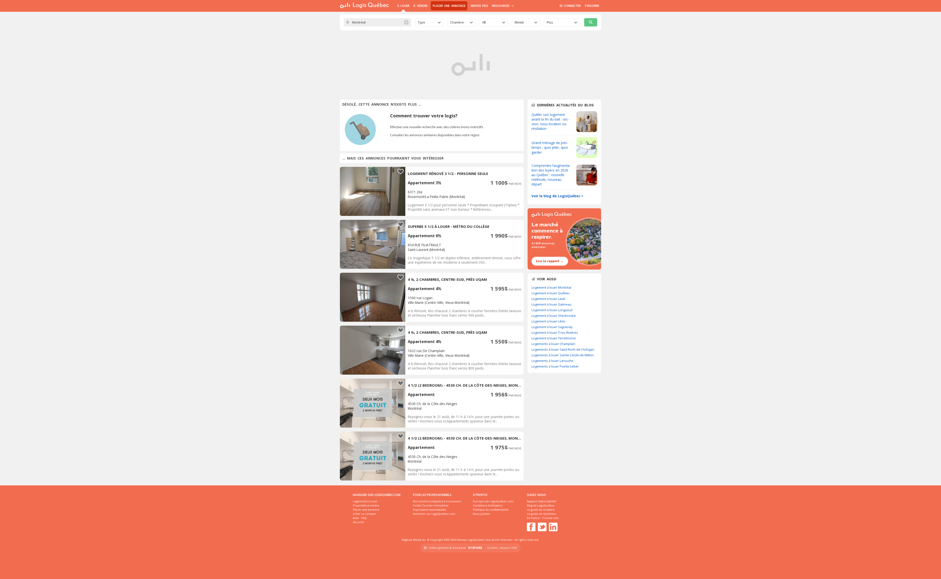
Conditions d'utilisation (488, 505)
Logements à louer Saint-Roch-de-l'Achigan (563, 349)
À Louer (403, 6)
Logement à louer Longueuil (552, 310)
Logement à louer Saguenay (552, 327)
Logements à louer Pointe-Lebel (555, 366)
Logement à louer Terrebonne (554, 338)
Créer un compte (364, 514)
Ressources (501, 6)
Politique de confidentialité (490, 509)
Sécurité (358, 522)
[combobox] (429, 22)
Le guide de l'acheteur (541, 514)
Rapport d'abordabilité (541, 501)
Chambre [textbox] (457, 22)
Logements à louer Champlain (553, 344)
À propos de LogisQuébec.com (493, 501)
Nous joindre (481, 514)
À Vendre (420, 6)
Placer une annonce (449, 6)
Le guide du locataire (541, 509)
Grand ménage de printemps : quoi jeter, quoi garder (550, 147)
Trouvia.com (550, 518)
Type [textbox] (421, 22)
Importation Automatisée (429, 509)
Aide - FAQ (360, 518)
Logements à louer (365, 501)
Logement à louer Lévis (548, 321)
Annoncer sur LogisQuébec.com (434, 514)
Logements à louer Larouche (552, 360)
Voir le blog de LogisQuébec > (557, 196)
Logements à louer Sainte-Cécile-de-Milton (563, 355)
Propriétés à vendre (366, 505)
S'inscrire (592, 6)
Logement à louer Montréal (551, 287)
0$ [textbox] (484, 22)
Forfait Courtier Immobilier (431, 505)
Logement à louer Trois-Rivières (555, 332)
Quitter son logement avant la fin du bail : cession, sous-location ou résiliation (550, 121)
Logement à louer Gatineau (551, 304)
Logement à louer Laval (548, 298)
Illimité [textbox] (519, 22)
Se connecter (570, 6)
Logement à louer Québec (551, 293)
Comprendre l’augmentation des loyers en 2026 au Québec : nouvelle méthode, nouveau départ (551, 174)
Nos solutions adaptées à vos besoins (437, 501)
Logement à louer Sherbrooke (554, 315)
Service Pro (479, 6)
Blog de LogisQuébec (541, 505)
